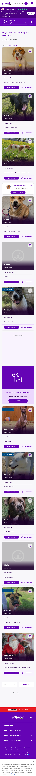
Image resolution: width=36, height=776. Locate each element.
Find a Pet (17, 3)
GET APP (31, 13)
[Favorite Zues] (30, 200)
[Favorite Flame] (30, 245)
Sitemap (26, 748)
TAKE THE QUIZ (18, 192)
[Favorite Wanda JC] (30, 636)
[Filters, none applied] (31, 22)
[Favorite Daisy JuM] (30, 410)
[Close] (34, 762)
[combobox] (13, 45)
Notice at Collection (22, 750)
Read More (18, 401)
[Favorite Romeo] (30, 591)
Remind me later (5, 16)
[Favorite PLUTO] (30, 51)
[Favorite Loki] (30, 500)
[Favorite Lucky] (30, 455)
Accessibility (24, 752)
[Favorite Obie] (30, 546)
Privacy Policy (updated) (12, 752)
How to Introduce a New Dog (18, 392)
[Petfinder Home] (7, 3)
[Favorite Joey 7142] (30, 141)
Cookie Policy (8, 754)
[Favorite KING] (30, 96)
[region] (18, 767)
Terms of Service (10, 750)
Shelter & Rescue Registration (13, 748)
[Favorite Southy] (30, 290)
